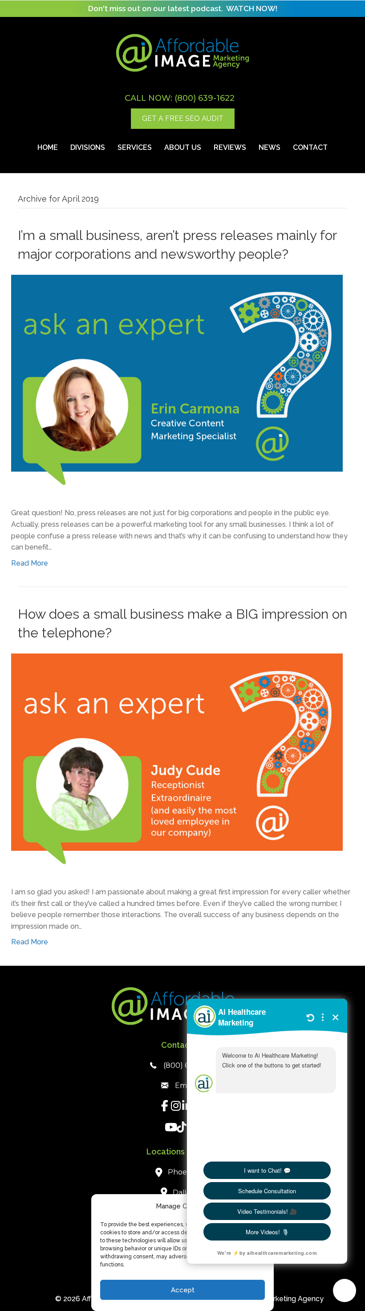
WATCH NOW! (251, 8)
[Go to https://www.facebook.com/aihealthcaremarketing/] (164, 1106)
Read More (29, 563)
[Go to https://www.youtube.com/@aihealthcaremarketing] (170, 1128)
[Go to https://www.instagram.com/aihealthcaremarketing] (176, 1106)
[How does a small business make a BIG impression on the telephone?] (177, 764)
